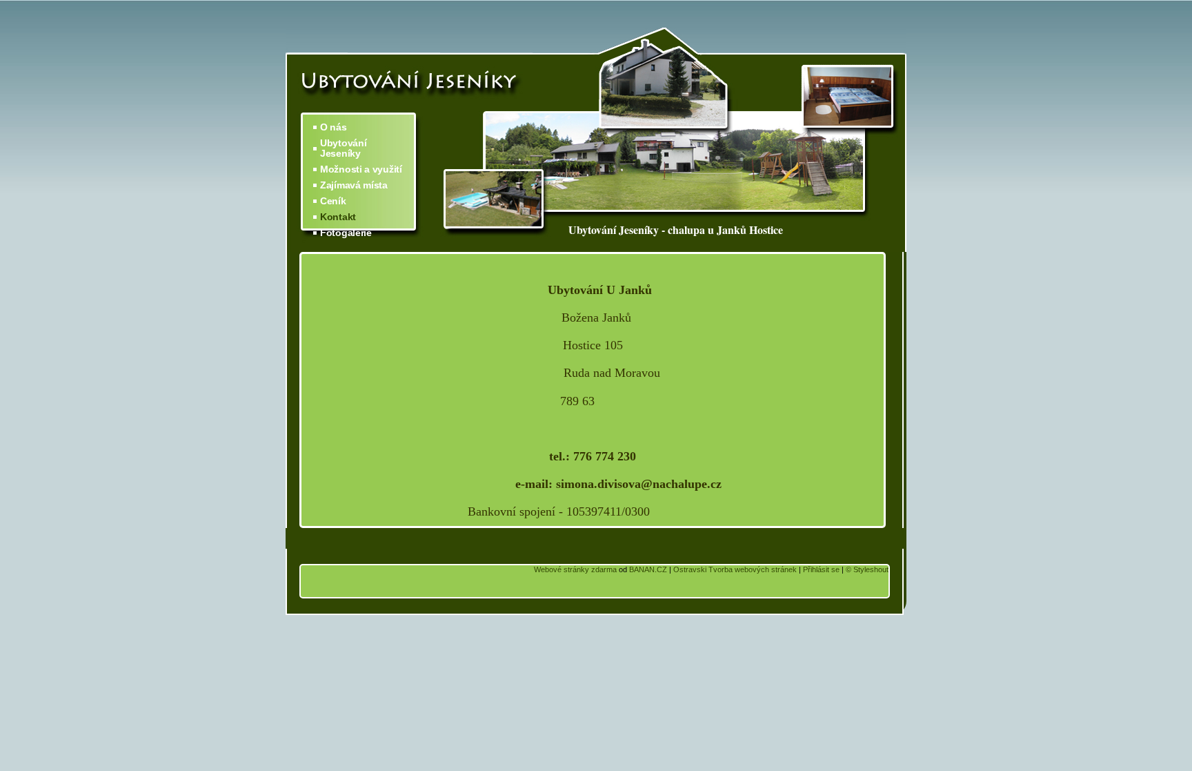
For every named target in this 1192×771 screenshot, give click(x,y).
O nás (333, 127)
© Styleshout (867, 569)
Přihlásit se (821, 569)
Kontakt (338, 217)
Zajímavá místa (354, 185)
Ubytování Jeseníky (343, 148)
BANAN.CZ (648, 569)
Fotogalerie (346, 233)
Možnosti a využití (361, 169)
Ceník (333, 201)
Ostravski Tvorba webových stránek (735, 569)
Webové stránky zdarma (575, 569)
